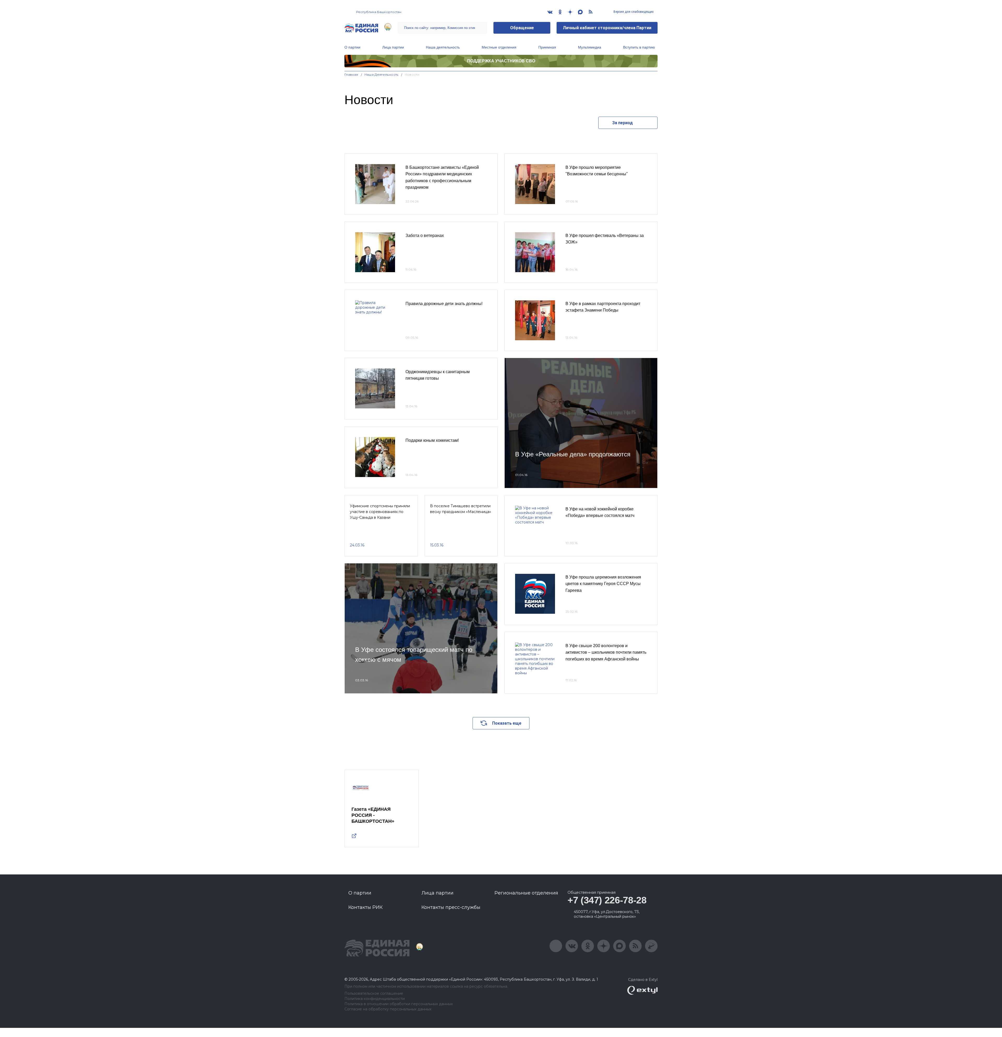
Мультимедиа (589, 47)
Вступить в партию (639, 47)
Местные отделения (499, 47)
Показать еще (506, 723)
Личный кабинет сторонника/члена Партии (607, 27)
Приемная (547, 47)
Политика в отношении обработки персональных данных (398, 1004)
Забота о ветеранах (424, 235)
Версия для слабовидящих (633, 12)
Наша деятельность (443, 47)
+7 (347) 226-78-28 (607, 900)
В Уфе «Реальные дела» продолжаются (572, 454)
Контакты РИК (365, 907)
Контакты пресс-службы (450, 907)
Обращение (522, 27)
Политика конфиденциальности (374, 999)
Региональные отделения (526, 893)
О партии (352, 47)
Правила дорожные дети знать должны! (443, 303)
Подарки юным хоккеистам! (432, 440)
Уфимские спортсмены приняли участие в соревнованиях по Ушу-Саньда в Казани (380, 512)
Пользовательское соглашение (373, 993)
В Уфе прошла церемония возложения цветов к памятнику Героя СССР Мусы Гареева (603, 584)
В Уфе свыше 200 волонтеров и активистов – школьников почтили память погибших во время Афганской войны (605, 652)
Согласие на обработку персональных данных (387, 1009)
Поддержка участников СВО (501, 61)
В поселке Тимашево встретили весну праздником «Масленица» (460, 509)
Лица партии (393, 47)
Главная (351, 74)
